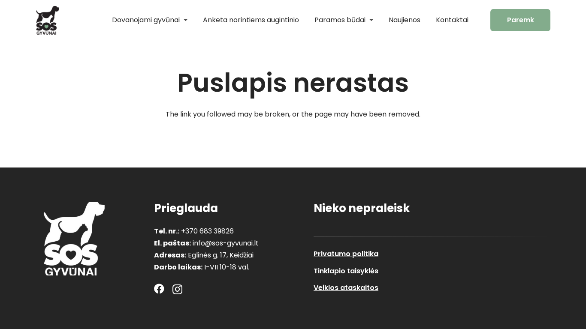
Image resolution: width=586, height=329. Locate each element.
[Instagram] (177, 289)
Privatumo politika (346, 254)
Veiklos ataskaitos (346, 288)
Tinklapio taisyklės (346, 271)
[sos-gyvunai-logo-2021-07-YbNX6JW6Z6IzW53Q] (74, 238)
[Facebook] (159, 289)
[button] (183, 20)
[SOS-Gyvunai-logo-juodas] (47, 20)
